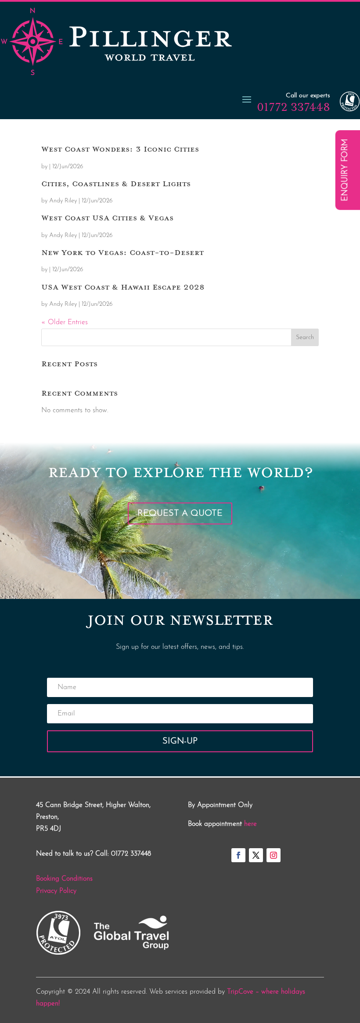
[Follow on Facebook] (238, 855)
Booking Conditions (64, 878)
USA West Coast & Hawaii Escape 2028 (123, 287)
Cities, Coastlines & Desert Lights (116, 183)
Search (305, 337)
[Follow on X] (256, 855)
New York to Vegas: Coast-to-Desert (122, 252)
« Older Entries (64, 322)
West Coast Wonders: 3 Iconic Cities (120, 149)
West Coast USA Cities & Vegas (107, 217)
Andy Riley (63, 201)
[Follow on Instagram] (273, 855)
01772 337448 (293, 106)
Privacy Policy (56, 891)
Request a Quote (180, 513)
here (250, 824)
